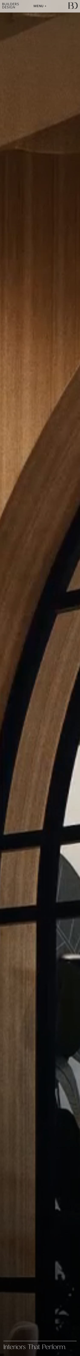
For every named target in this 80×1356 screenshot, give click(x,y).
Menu (39, 6)
